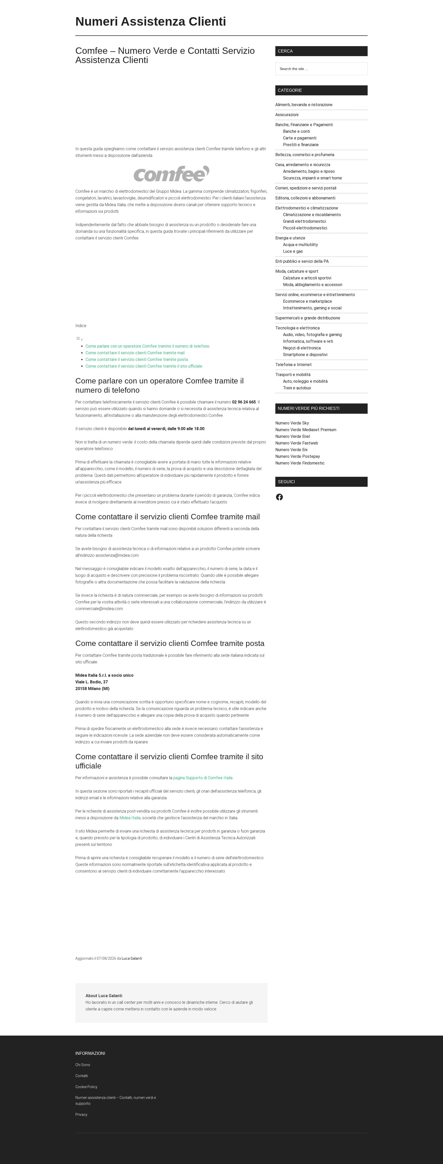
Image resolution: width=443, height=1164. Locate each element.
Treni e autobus (297, 388)
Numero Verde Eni (291, 449)
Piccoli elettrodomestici (305, 228)
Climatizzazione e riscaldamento (312, 214)
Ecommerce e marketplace (307, 301)
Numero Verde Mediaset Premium (305, 429)
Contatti (81, 1076)
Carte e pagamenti (299, 138)
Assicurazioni (286, 114)
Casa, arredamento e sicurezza (302, 164)
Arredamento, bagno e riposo (309, 171)
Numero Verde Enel (292, 436)
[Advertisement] (171, 107)
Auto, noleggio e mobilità (305, 381)
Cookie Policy (86, 1087)
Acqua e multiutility (300, 244)
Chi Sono (82, 1065)
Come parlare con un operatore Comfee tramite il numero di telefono (147, 346)
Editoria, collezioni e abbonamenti (305, 198)
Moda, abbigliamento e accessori (312, 284)
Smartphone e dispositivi (305, 354)
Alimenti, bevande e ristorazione (304, 104)
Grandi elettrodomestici (304, 221)
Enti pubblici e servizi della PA (302, 261)
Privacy (81, 1114)
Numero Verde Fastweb (296, 443)
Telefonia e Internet (293, 364)
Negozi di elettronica (302, 348)
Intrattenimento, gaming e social (312, 308)
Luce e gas (293, 251)
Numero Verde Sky (292, 423)
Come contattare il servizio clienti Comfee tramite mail (135, 352)
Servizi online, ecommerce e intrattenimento (315, 294)
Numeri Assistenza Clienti (150, 21)
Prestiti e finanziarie (301, 144)
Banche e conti (296, 131)
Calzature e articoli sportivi (307, 278)
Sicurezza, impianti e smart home (312, 178)
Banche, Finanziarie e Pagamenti (304, 124)
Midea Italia (129, 817)
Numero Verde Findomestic (300, 463)
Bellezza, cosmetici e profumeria (304, 154)
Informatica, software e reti (308, 341)
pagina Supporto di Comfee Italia (203, 777)
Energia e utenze (290, 238)
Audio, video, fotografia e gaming (312, 334)
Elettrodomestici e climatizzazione (306, 208)
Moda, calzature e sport (296, 271)
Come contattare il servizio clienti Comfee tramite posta (137, 359)
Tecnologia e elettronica (297, 328)
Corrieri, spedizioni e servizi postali (305, 188)
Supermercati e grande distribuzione (307, 318)
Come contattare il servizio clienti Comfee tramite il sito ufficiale (144, 366)
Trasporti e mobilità (292, 374)
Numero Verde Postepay (297, 456)
